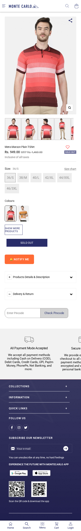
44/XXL (64, 178)
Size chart (70, 169)
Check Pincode (54, 313)
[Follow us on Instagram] (19, 427)
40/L (36, 178)
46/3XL (12, 188)
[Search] (69, 6)
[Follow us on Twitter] (26, 427)
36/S (10, 178)
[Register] (65, 448)
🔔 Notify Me (19, 259)
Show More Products (12, 230)
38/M (23, 178)
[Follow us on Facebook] (12, 427)
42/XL (49, 178)
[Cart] (76, 6)
